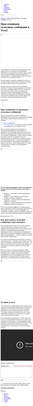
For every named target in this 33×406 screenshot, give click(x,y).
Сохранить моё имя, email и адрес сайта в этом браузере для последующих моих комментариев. (15, 384)
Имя (2, 380)
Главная (6, 4)
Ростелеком (7, 9)
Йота (5, 6)
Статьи (6, 400)
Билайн (6, 12)
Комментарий (5, 366)
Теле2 (5, 10)
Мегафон (6, 7)
